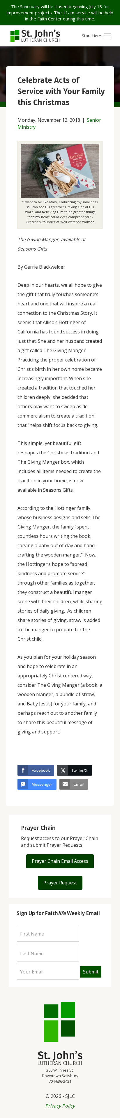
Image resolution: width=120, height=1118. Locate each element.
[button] (96, 36)
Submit (90, 972)
